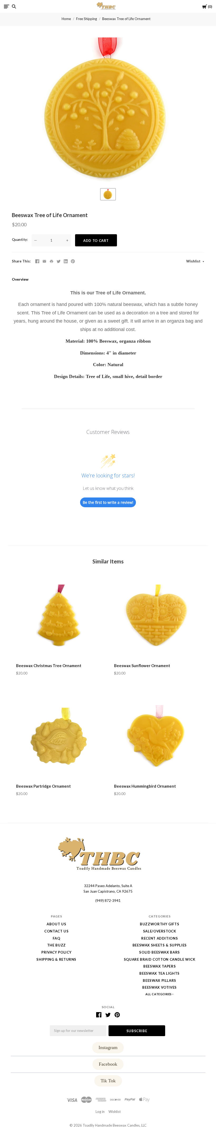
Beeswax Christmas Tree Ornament (48, 665)
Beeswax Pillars (159, 980)
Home (66, 19)
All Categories (158, 994)
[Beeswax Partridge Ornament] (59, 738)
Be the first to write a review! (108, 502)
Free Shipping (86, 19)
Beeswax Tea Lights (159, 973)
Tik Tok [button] (108, 1080)
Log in (100, 1111)
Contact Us (56, 931)
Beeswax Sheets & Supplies (159, 945)
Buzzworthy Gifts (159, 924)
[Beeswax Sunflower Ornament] (157, 617)
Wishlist (193, 261)
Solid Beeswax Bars (159, 952)
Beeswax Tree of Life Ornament (126, 19)
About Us (56, 924)
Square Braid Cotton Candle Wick (159, 959)
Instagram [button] (108, 1047)
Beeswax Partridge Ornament (43, 786)
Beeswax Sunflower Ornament (142, 665)
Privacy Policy (56, 952)
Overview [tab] (20, 279)
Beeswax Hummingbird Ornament (145, 786)
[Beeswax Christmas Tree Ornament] (59, 617)
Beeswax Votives (159, 987)
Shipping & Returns (56, 959)
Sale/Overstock (159, 931)
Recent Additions (159, 938)
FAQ (56, 938)
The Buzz (56, 945)
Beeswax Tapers (159, 966)
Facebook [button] (108, 1064)
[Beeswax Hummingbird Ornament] (157, 738)
